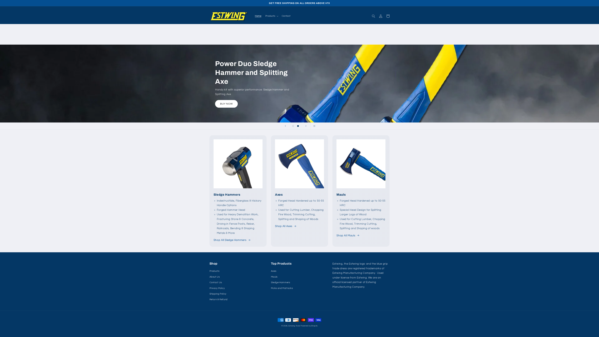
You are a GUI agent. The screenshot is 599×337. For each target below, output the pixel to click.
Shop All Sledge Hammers (230, 240)
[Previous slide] (285, 126)
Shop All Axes (283, 226)
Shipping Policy (217, 294)
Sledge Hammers (280, 282)
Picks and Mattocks (282, 288)
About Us (214, 277)
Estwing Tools (294, 326)
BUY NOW (226, 104)
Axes (273, 271)
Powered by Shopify (309, 326)
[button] (271, 16)
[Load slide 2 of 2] (298, 126)
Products (214, 271)
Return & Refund (218, 299)
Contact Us (215, 282)
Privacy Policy (217, 288)
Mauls (274, 277)
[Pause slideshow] (313, 126)
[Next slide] (305, 126)
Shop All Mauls (345, 235)
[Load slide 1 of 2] (293, 126)
